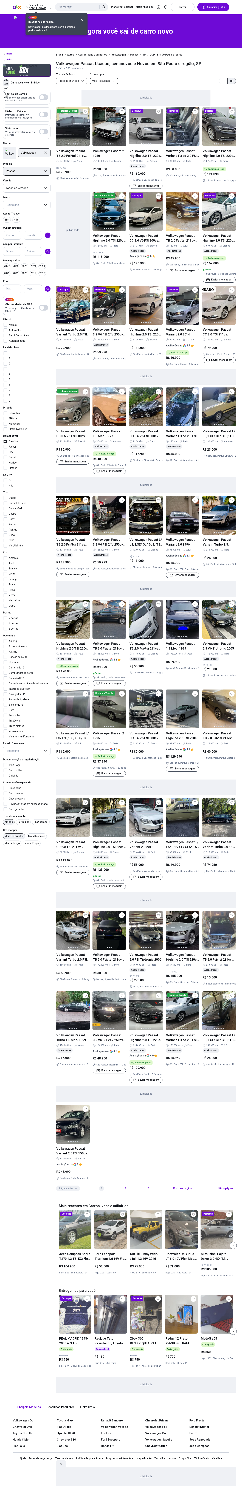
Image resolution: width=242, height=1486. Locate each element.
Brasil (59, 54)
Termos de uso (64, 1458)
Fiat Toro (195, 1433)
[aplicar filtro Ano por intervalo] (47, 251)
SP (144, 54)
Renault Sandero (112, 1420)
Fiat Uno (62, 1446)
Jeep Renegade (199, 1439)
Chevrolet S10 (66, 1439)
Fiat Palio (19, 1446)
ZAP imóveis (201, 1458)
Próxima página (182, 1188)
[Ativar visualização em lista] (223, 81)
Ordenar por (10, 830)
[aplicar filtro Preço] (47, 289)
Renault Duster (199, 1427)
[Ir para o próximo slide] (233, 1245)
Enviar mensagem (148, 185)
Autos (70, 54)
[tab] (28, 1407)
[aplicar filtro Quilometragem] (47, 235)
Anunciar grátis (216, 7)
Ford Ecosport (110, 1439)
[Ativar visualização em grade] (231, 81)
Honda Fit (107, 1446)
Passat (134, 54)
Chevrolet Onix (22, 1427)
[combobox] (81, 7)
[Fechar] (82, 20)
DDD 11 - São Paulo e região (166, 54)
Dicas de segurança (40, 1458)
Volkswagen (118, 54)
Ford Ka (106, 1433)
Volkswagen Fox (156, 1427)
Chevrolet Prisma (156, 1420)
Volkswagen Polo (156, 1433)
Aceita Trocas (11, 213)
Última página (225, 1188)
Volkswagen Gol (23, 1420)
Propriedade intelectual (120, 1458)
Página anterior (68, 1188)
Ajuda (22, 1458)
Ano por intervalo (13, 243)
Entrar (182, 7)
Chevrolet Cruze (156, 1446)
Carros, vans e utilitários (92, 54)
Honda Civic (21, 1439)
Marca (7, 143)
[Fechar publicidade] (61, 1463)
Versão (7, 180)
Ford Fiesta (196, 1420)
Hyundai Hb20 (66, 1433)
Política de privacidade (89, 1458)
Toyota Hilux (65, 1420)
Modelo (7, 163)
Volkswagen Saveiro (159, 1439)
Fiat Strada (64, 1427)
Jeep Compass (199, 1446)
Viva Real (217, 1458)
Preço (6, 281)
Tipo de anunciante (14, 816)
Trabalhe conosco (165, 1458)
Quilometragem (12, 227)
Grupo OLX (185, 1458)
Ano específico (12, 260)
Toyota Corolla (22, 1433)
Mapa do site (143, 1458)
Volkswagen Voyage (114, 1427)
